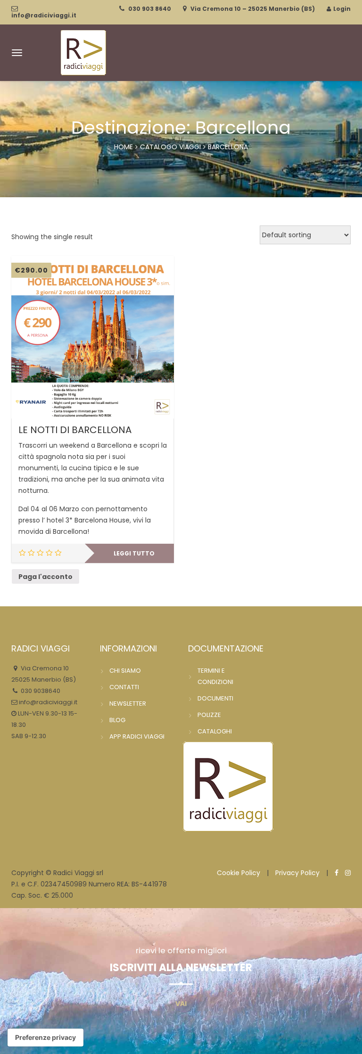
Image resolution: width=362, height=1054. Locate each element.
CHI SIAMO (125, 670)
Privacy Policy (297, 872)
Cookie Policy (238, 872)
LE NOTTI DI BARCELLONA (75, 429)
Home (123, 147)
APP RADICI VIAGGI (137, 736)
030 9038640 (39, 690)
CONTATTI (124, 687)
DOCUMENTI (215, 698)
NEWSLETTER (127, 703)
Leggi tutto (134, 553)
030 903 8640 (149, 9)
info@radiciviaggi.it (43, 15)
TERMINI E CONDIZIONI (215, 676)
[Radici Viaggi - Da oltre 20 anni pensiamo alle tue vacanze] (83, 51)
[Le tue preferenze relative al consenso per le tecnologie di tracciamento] (45, 1037)
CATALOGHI (214, 731)
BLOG (117, 720)
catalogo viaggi (170, 147)
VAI (181, 1003)
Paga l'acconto (45, 576)
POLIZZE (209, 714)
